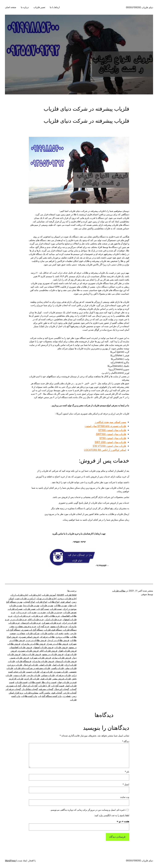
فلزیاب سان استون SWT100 (111, 434)
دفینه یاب (59, 633)
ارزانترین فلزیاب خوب (25, 598)
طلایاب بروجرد (62, 636)
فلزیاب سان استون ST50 (112, 438)
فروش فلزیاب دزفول (31, 654)
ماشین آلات (45, 692)
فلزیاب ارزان (71, 664)
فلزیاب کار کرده (32, 678)
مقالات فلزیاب (118, 590)
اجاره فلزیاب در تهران (46, 598)
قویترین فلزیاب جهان (67, 682)
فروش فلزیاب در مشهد (52, 654)
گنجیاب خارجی (70, 692)
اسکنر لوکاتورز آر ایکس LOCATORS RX (105, 449)
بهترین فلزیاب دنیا (31, 605)
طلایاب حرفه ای (47, 636)
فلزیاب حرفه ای (63, 675)
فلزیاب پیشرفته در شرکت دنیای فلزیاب (32, 668)
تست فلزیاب (56, 609)
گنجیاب (73, 689)
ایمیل (126, 784)
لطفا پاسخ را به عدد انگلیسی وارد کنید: (111, 815)
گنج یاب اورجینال (29, 685)
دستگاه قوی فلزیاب (53, 629)
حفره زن (42, 612)
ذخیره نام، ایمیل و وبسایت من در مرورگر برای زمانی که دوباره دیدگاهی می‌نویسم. (87, 809)
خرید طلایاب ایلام (52, 616)
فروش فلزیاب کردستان (66, 661)
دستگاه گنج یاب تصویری (32, 629)
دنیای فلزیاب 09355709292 (139, 7)
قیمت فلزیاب (21, 682)
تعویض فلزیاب (70, 612)
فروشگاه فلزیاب (23, 661)
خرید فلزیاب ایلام (36, 619)
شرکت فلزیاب (33, 633)
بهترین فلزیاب (47, 605)
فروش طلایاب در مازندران (33, 643)
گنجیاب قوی (56, 692)
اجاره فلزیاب (35, 595)
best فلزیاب (71, 595)
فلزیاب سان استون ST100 (112, 430)
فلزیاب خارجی (33, 675)
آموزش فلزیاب (49, 595)
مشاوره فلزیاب (31, 692)
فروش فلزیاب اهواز (67, 650)
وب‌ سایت (124, 797)
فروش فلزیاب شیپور (19, 657)
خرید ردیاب (22, 612)
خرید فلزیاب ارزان (22, 616)
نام (127, 771)
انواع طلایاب (53, 601)
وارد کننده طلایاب (29, 696)
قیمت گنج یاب (58, 685)
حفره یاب (32, 612)
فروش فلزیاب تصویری (28, 650)
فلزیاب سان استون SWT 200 (110, 442)
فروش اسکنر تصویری (29, 636)
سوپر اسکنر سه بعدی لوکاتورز (110, 422)
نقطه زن (67, 696)
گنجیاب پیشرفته (46, 689)
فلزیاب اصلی (45, 664)
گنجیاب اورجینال (61, 689)
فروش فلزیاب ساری (61, 657)
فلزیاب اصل (57, 664)
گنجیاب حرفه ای (13, 689)
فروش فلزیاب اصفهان (43, 647)
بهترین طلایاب (60, 605)
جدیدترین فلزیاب (54, 612)
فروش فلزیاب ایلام (48, 650)
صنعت (13, 633)
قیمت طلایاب (35, 682)
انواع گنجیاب (29, 601)
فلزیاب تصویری (61, 671)
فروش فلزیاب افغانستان (21, 647)
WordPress (10, 860)
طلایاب (73, 636)
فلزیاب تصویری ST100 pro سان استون (105, 426)
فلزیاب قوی (45, 678)
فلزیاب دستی (19, 675)
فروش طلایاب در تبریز (36, 640)
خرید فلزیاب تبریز (18, 619)
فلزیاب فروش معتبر (61, 678)
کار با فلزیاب (44, 685)
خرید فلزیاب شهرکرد (51, 622)
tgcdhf (60, 595)
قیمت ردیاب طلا (49, 682)
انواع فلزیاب (41, 601)
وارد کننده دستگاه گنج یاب (50, 696)
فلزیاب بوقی (71, 668)
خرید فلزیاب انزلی (53, 619)
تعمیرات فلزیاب (15, 609)
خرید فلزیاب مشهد (58, 626)
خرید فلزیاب (37, 616)
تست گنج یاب (43, 609)
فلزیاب (11, 661)
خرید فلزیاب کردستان (31, 622)
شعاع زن (21, 633)
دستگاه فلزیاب (70, 629)
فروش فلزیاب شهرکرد (40, 657)
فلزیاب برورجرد (15, 664)
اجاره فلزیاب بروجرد (67, 598)
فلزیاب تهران (46, 671)
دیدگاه (125, 741)
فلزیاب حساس (48, 675)
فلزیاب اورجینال (30, 664)
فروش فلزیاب (61, 647)
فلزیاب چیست (32, 671)
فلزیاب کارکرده (16, 678)
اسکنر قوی (66, 601)
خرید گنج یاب (43, 626)
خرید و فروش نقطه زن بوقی (23, 626)
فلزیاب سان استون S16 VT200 (109, 445)
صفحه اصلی (10, 7)
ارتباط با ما (55, 7)
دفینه (66, 633)
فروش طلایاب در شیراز (57, 643)
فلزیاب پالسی (57, 668)
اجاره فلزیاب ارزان (19, 595)
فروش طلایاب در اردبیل (58, 640)
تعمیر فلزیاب (39, 7)
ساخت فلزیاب (47, 633)
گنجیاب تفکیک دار (30, 689)
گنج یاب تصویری (13, 685)
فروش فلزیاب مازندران (43, 661)
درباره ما (25, 7)
